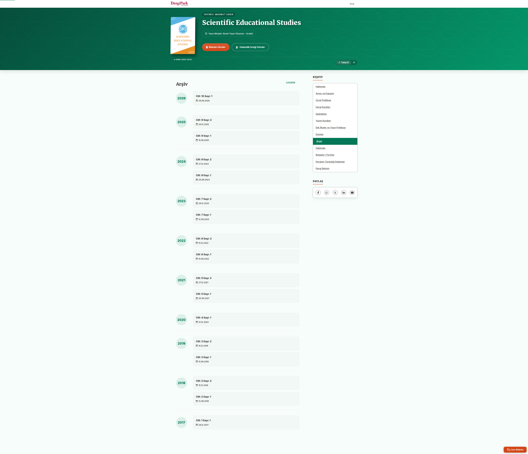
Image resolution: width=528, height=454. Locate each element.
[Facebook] (318, 192)
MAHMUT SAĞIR (224, 14)
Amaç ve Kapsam (325, 93)
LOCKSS (290, 82)
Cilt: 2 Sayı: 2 (203, 380)
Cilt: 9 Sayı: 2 (204, 119)
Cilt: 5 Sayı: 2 (203, 278)
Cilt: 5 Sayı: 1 (203, 293)
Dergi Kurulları (323, 107)
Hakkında (320, 86)
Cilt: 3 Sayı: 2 (203, 341)
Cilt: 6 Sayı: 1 (203, 254)
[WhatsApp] (326, 192)
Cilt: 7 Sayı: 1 (203, 214)
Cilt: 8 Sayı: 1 (203, 175)
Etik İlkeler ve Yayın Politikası (331, 127)
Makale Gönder (217, 47)
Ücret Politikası (323, 100)
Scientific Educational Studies (251, 22)
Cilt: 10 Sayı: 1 (204, 96)
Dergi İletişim (322, 168)
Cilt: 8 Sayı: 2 (203, 159)
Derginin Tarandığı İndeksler (330, 161)
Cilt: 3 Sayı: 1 (203, 357)
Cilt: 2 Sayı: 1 (203, 396)
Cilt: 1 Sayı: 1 (203, 420)
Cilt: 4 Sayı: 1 (203, 317)
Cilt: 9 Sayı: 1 (203, 135)
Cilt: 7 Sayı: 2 (203, 198)
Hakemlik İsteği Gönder (252, 47)
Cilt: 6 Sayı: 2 (204, 238)
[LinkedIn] (343, 192)
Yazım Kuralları (323, 120)
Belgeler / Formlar (325, 154)
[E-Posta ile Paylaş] (352, 192)
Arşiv (319, 141)
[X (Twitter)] (335, 192)
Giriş (352, 4)
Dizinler (320, 134)
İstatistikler (321, 114)
